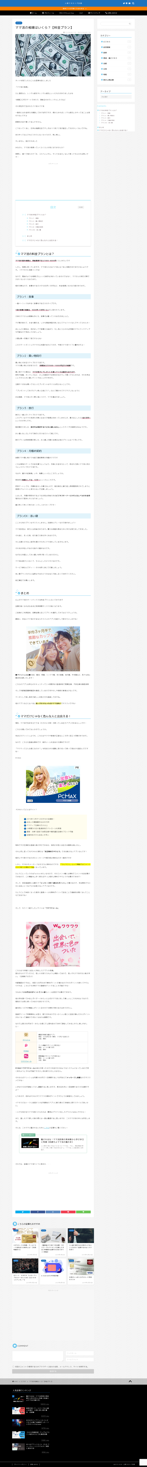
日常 (116, 69)
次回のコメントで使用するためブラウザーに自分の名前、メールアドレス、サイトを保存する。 (52, 1367)
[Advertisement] (53, 181)
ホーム (34, 13)
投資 (116, 63)
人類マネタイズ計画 (73, 3)
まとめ (29, 236)
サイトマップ (95, 13)
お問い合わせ (112, 13)
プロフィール (49, 13)
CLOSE (81, 207)
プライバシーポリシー (20, 1464)
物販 (116, 74)
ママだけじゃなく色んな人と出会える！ (42, 240)
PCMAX (26, 1051)
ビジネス (18, 23)
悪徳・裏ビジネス (116, 58)
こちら (46, 1128)
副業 (116, 53)
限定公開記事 (116, 80)
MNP (81, 13)
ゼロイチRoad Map (66, 13)
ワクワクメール (26, 1061)
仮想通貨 (116, 47)
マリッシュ (26, 1040)
